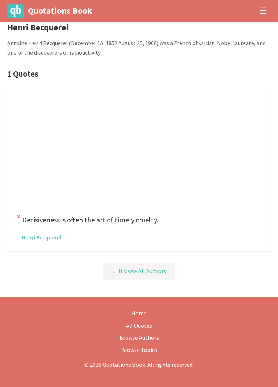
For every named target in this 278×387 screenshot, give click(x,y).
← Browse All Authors (139, 271)
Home (139, 313)
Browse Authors (139, 337)
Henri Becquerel (41, 237)
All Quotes (139, 325)
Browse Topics (139, 349)
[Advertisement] (139, 153)
